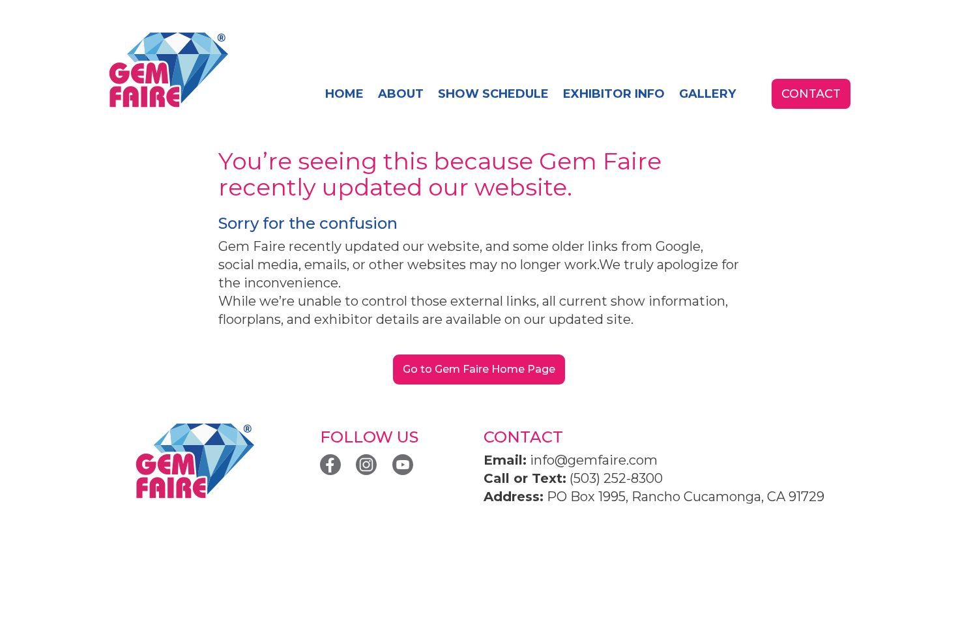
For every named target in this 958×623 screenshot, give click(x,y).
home (344, 94)
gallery (707, 94)
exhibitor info (614, 94)
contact (811, 94)
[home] (168, 71)
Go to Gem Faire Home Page (479, 369)
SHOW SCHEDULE (493, 94)
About (401, 94)
